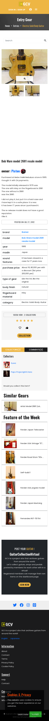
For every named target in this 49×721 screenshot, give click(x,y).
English (5, 638)
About (4, 651)
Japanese (15, 638)
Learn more (23, 714)
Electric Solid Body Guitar (33, 25)
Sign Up (21, 9)
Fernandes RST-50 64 (30, 518)
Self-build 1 (25, 472)
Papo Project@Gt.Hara (21, 372)
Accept (35, 714)
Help (4, 679)
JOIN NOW (24, 584)
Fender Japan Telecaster (32, 430)
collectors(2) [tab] (13, 349)
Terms (4, 658)
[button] (45, 40)
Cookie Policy (8, 666)
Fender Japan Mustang (31, 503)
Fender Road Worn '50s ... (32, 457)
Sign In (12, 9)
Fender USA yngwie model (32, 488)
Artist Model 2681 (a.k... (30, 406)
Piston (16, 170)
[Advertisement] (24, 128)
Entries (16, 25)
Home (7, 25)
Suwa (13, 363)
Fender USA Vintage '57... (31, 443)
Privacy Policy (8, 662)
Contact (6, 655)
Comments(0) (36, 349)
